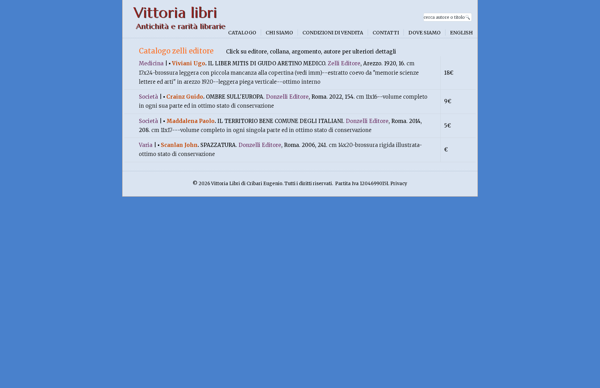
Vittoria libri (175, 12)
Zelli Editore (344, 63)
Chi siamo (279, 33)
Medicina (151, 63)
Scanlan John (179, 145)
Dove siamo (424, 33)
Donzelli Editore (287, 96)
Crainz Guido (184, 96)
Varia (145, 145)
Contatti (386, 33)
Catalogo (242, 33)
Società (148, 96)
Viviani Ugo (188, 63)
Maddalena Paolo (190, 121)
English (461, 33)
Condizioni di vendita (332, 33)
